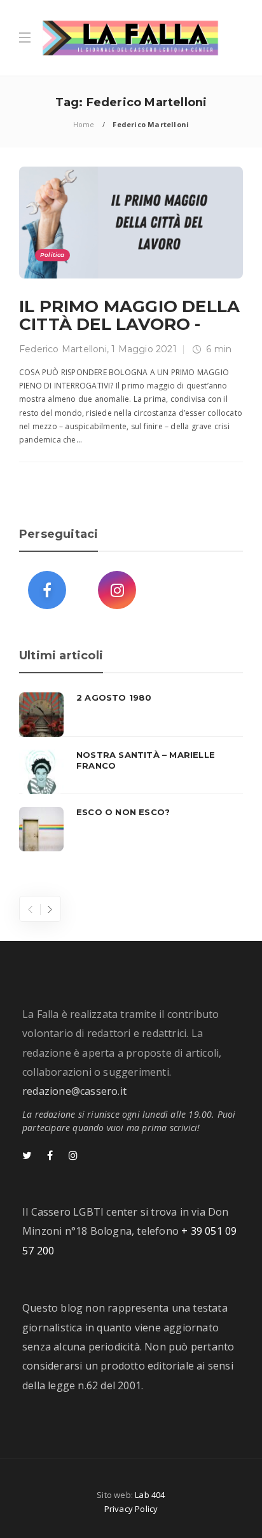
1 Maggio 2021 (144, 349)
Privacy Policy (131, 1508)
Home (84, 124)
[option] (131, 771)
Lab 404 (150, 1494)
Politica (52, 254)
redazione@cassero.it (74, 1091)
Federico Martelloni (63, 349)
